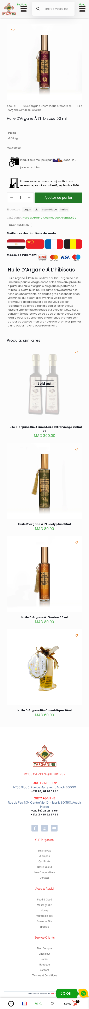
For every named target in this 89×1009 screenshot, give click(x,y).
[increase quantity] (29, 197)
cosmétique (49, 209)
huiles (64, 209)
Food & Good (44, 899)
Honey (44, 910)
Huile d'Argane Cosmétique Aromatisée (46, 106)
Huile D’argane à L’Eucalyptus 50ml (44, 524)
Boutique (44, 964)
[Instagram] (44, 828)
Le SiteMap (44, 850)
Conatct (44, 877)
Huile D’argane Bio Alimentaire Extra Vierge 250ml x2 (44, 429)
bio (36, 209)
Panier (44, 958)
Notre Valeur (44, 866)
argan (27, 209)
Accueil (11, 106)
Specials (44, 926)
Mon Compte (44, 948)
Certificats (44, 861)
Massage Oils (44, 904)
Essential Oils (44, 921)
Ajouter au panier (58, 197)
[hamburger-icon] (23, 9)
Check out (44, 953)
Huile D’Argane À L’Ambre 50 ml (44, 617)
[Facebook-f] (34, 828)
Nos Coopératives (44, 872)
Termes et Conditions (44, 975)
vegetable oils (44, 915)
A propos (44, 855)
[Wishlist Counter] (53, 1003)
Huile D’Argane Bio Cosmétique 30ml (44, 710)
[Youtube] (54, 828)
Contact (44, 969)
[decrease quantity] (11, 197)
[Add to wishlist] (13, 30)
